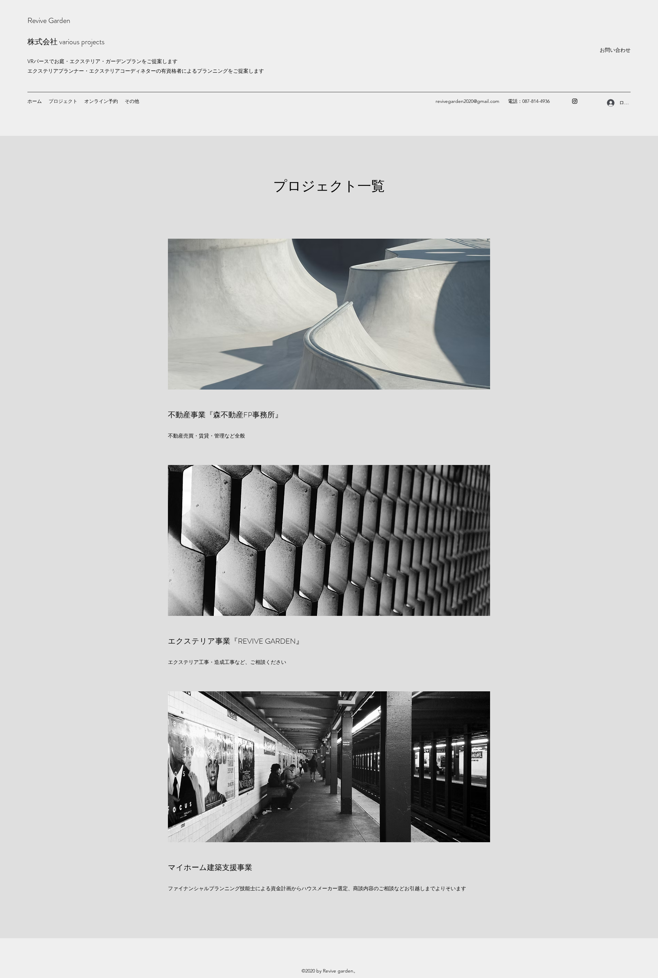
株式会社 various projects (66, 41)
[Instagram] (574, 101)
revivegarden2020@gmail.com (467, 101)
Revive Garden (48, 20)
